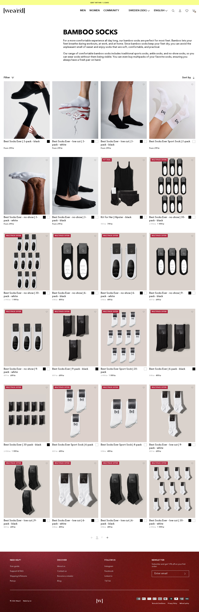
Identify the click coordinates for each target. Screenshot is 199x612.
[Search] (173, 10)
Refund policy (184, 603)
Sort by (186, 77)
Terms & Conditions (158, 603)
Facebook (108, 571)
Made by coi (27, 601)
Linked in (108, 576)
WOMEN (94, 10)
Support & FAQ (16, 571)
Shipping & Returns (18, 576)
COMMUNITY (111, 10)
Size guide (14, 566)
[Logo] (14, 10)
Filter (7, 77)
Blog (59, 581)
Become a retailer (65, 576)
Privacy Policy (172, 603)
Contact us (62, 571)
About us (61, 566)
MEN (83, 10)
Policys (13, 581)
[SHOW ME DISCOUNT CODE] (185, 574)
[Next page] (107, 537)
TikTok (107, 581)
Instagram (108, 566)
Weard (18, 601)
